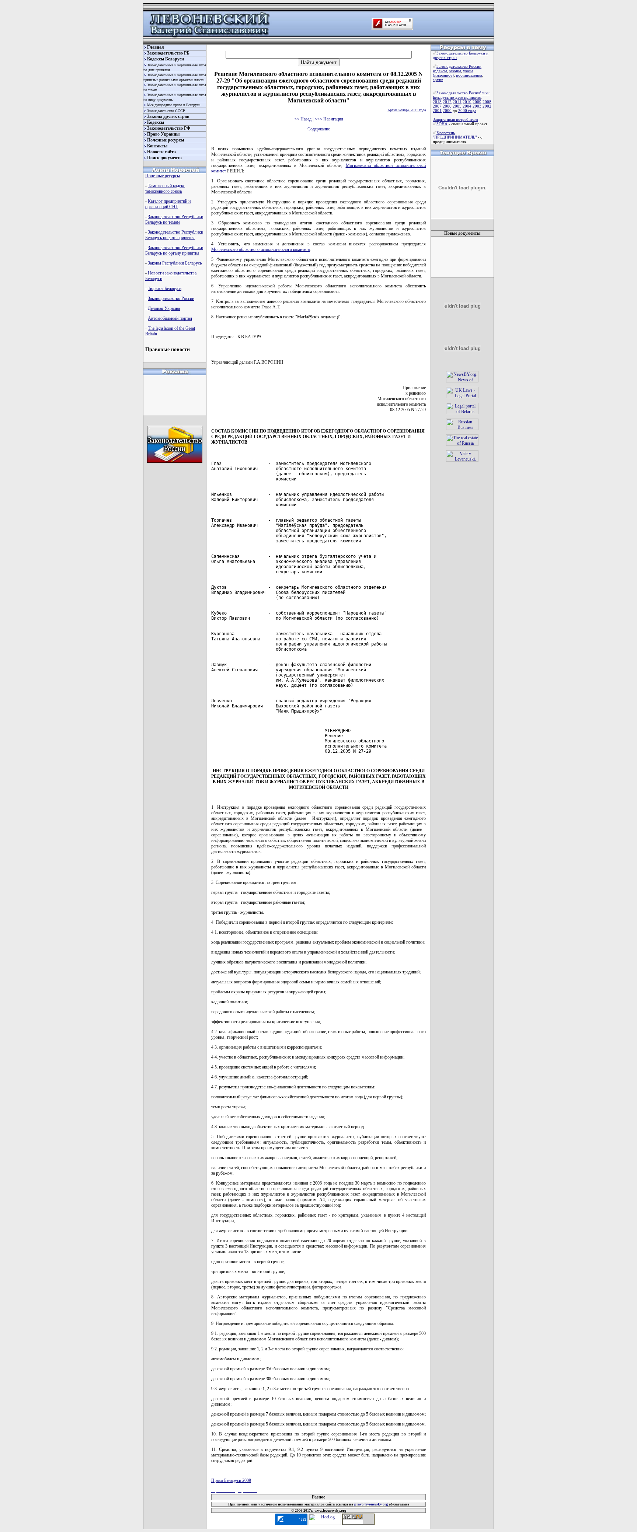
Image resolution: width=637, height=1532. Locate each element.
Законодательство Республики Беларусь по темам (174, 219)
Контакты (157, 145)
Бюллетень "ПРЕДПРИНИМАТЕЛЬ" (455, 134)
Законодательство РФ (168, 128)
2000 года (467, 110)
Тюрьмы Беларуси (164, 288)
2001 (437, 110)
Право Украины (163, 134)
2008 (487, 101)
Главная (155, 47)
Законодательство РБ (168, 53)
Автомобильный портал (170, 318)
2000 (447, 110)
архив (438, 79)
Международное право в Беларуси (173, 105)
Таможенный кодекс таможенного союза (165, 188)
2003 (477, 106)
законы (455, 71)
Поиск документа (164, 157)
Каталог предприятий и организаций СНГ (168, 204)
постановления (469, 75)
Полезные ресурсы (165, 140)
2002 (487, 106)
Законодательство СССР (166, 111)
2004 (467, 106)
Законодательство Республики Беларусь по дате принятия (174, 235)
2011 (457, 101)
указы (468, 71)
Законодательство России (171, 298)
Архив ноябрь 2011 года (406, 110)
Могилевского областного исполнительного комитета (260, 249)
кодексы (440, 71)
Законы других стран (168, 116)
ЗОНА (442, 124)
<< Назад (302, 119)
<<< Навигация (328, 119)
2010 (467, 101)
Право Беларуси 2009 (231, 1480)
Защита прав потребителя (455, 119)
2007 (437, 106)
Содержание (318, 129)
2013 (437, 101)
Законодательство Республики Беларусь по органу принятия (174, 250)
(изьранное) (443, 75)
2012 (447, 101)
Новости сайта (161, 151)
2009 (477, 101)
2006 (447, 106)
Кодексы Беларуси (165, 59)
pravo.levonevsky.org (370, 1504)
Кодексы (155, 122)
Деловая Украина (164, 308)
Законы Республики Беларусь (175, 263)
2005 (457, 106)
